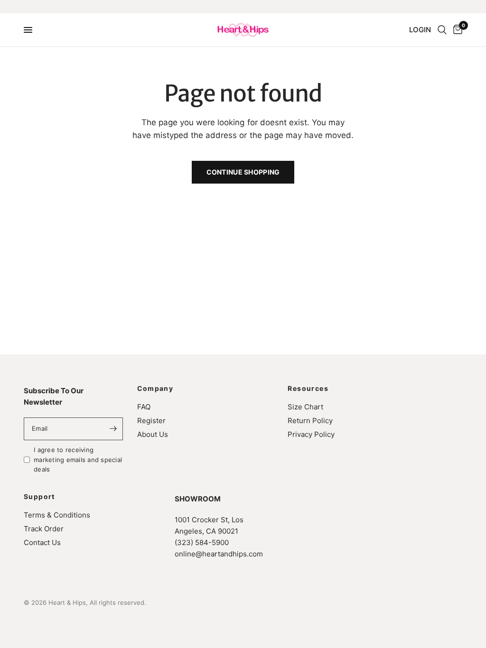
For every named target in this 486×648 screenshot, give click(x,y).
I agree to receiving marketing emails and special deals (78, 459)
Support (39, 496)
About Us (152, 434)
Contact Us (42, 542)
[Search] (442, 29)
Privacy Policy (311, 434)
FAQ (143, 406)
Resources (308, 388)
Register (151, 420)
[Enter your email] (113, 428)
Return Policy (310, 420)
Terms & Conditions (57, 514)
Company (155, 388)
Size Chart (305, 406)
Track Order (44, 528)
